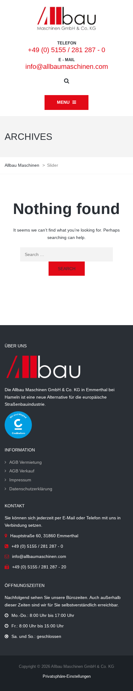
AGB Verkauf (21, 470)
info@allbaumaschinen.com (66, 66)
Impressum (20, 479)
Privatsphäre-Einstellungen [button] (67, 676)
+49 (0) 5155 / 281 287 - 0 (66, 50)
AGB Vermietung (25, 462)
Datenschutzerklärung (30, 488)
